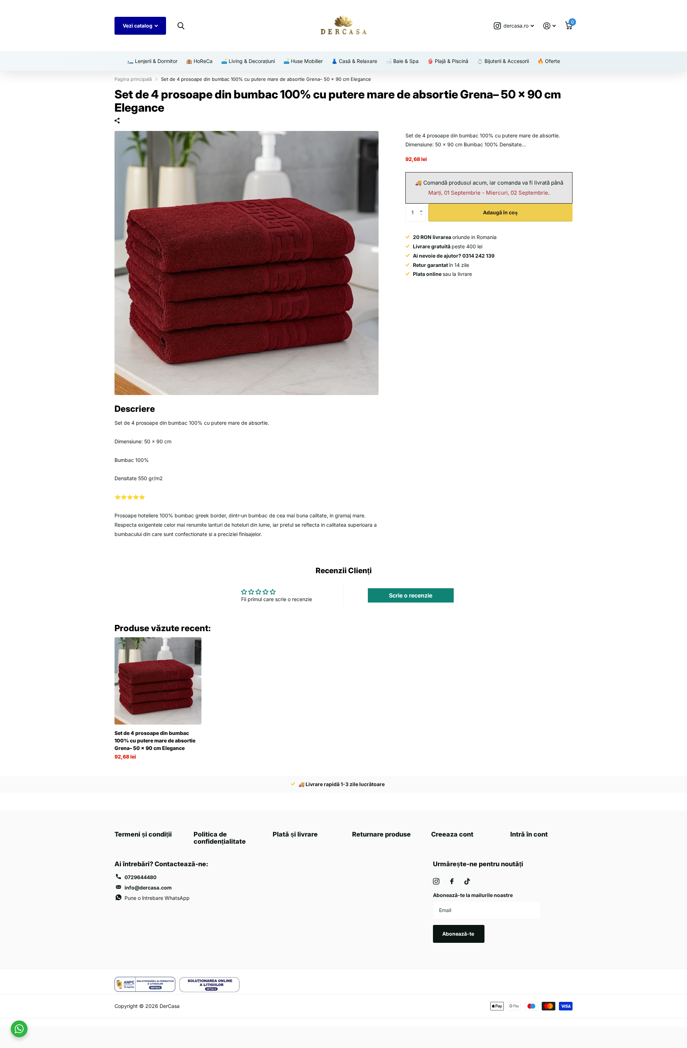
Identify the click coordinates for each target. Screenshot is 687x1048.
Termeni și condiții (143, 834)
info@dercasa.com (148, 887)
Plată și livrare (295, 834)
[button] (422, 206)
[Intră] (549, 26)
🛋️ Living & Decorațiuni (248, 61)
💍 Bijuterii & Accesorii (503, 61)
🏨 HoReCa (199, 61)
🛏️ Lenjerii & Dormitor (152, 61)
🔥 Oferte (548, 61)
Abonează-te (458, 934)
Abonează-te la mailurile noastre (473, 895)
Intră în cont (529, 834)
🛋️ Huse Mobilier (303, 61)
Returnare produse (381, 834)
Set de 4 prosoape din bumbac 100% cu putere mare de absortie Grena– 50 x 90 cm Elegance (154, 740)
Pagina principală (133, 79)
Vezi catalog (138, 26)
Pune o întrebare (157, 898)
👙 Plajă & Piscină (447, 61)
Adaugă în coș (500, 212)
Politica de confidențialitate (220, 837)
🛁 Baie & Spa (402, 61)
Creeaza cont (452, 834)
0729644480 (140, 877)
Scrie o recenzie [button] (410, 595)
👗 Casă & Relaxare (354, 61)
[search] (180, 26)
